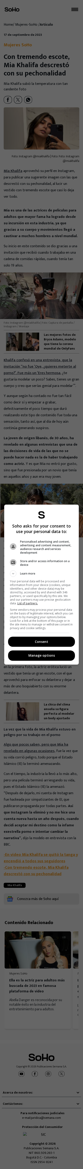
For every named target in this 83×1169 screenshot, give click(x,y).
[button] (41, 573)
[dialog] (41, 585)
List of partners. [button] (27, 603)
